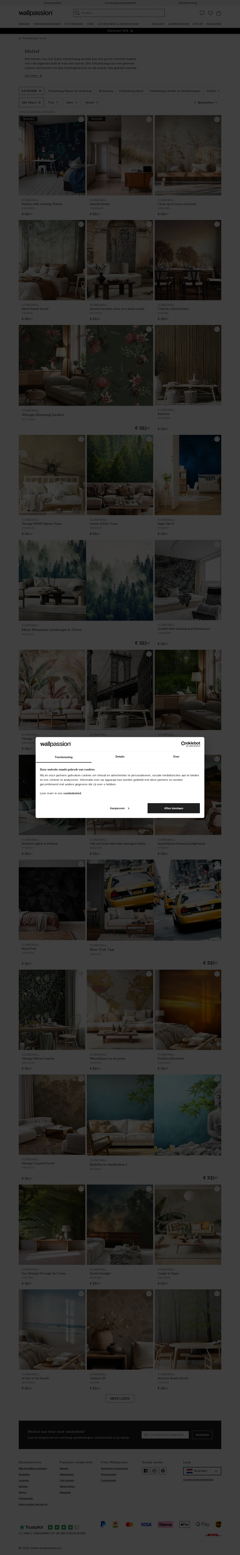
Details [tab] (120, 756)
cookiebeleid (72, 793)
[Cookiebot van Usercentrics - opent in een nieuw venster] (183, 744)
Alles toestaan (173, 808)
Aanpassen (117, 808)
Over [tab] (176, 756)
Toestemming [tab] (64, 757)
